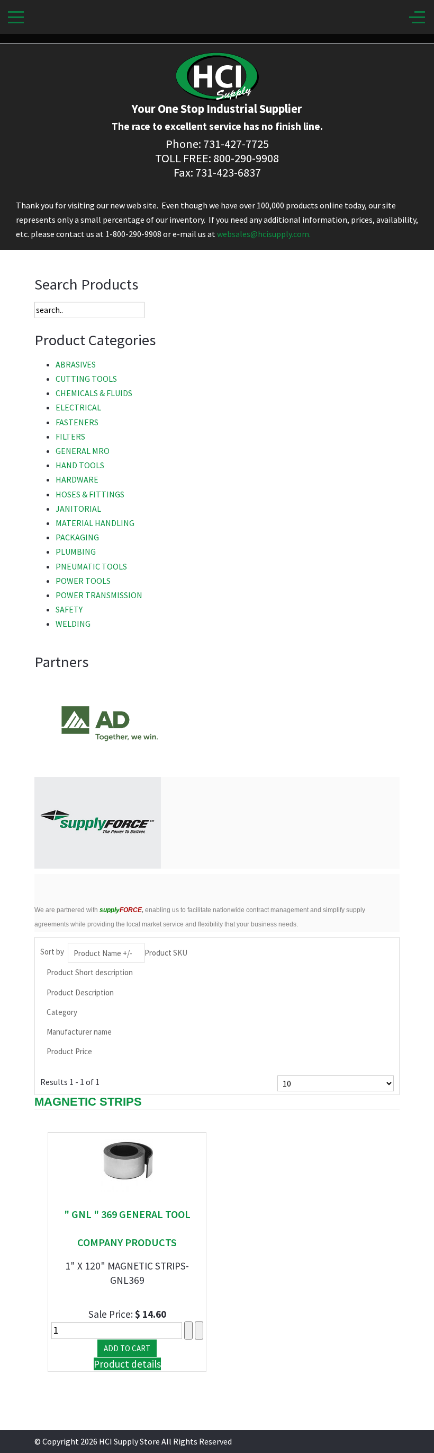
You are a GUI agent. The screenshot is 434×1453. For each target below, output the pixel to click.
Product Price (69, 1051)
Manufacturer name (79, 1032)
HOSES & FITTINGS (90, 494)
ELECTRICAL (78, 407)
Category (62, 1012)
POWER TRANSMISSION (99, 595)
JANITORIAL (78, 508)
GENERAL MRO (83, 450)
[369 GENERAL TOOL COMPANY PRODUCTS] (127, 1164)
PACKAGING (77, 537)
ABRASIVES (76, 364)
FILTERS (70, 436)
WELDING (73, 623)
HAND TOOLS (80, 465)
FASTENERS (77, 422)
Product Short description (90, 972)
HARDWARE (77, 479)
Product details (127, 1364)
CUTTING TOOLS (86, 378)
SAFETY (69, 609)
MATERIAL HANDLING (95, 523)
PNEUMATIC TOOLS (91, 566)
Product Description (80, 992)
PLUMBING (76, 551)
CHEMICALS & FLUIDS (94, 393)
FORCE (121, 910)
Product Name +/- (103, 953)
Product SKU (165, 953)
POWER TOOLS (83, 580)
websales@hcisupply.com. (264, 234)
